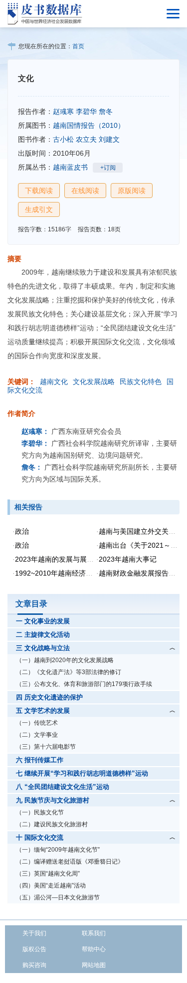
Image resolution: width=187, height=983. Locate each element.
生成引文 (39, 209)
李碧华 (86, 111)
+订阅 (108, 167)
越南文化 (54, 382)
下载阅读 (39, 191)
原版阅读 (132, 191)
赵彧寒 (63, 111)
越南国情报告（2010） (89, 125)
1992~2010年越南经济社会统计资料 (71, 573)
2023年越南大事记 (128, 559)
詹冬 (106, 111)
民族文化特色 (141, 382)
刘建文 (109, 139)
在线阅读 (85, 191)
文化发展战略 (94, 382)
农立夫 (86, 139)
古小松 (63, 139)
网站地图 (94, 965)
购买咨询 (34, 965)
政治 (22, 531)
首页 (78, 46)
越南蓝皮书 (70, 167)
